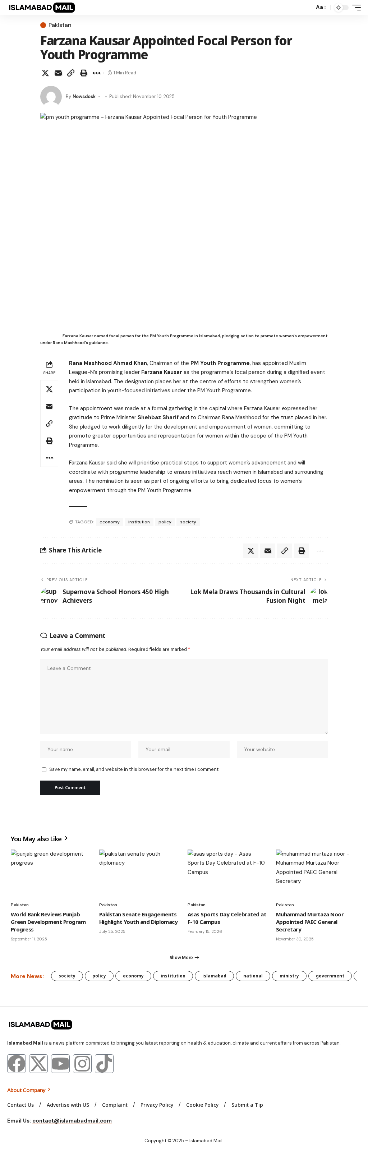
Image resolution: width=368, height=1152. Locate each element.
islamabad (214, 976)
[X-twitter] (38, 1063)
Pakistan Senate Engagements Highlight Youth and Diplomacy (138, 918)
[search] (307, 7)
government (330, 976)
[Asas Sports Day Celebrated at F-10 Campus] (228, 874)
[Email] (58, 73)
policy (164, 522)
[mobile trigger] (355, 7)
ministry (289, 976)
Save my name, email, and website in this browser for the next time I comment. (134, 769)
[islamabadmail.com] (42, 7)
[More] (96, 73)
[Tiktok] (104, 1063)
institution (139, 522)
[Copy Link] (71, 73)
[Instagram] (82, 1063)
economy (110, 522)
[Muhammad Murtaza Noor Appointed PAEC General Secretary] (316, 874)
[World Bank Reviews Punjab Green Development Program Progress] (51, 874)
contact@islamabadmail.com (72, 1120)
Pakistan (60, 25)
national (253, 976)
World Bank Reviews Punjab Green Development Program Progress (48, 922)
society (188, 522)
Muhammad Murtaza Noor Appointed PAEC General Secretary (310, 922)
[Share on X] (45, 73)
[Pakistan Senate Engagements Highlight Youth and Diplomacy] (139, 874)
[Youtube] (60, 1063)
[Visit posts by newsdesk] (51, 96)
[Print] (84, 73)
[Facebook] (16, 1063)
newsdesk (84, 96)
